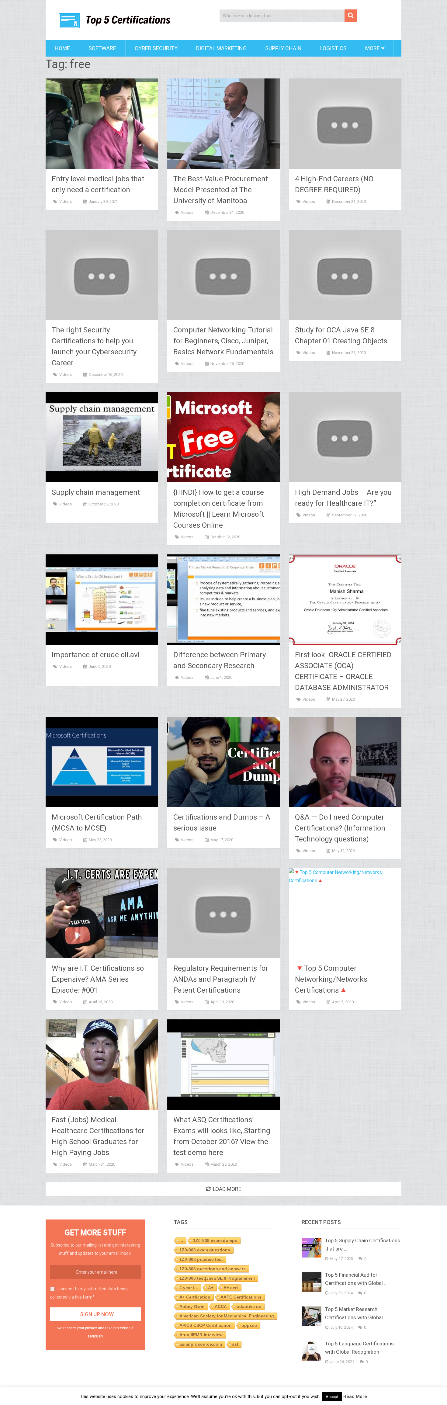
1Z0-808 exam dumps (215, 1240)
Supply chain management (96, 492)
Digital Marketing (221, 48)
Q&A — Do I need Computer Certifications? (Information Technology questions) (340, 828)
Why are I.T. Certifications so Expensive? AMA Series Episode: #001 (98, 979)
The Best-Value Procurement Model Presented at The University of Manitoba (220, 190)
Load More (227, 1189)
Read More (355, 1396)
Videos (65, 201)
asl (235, 1344)
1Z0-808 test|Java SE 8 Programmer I (217, 1278)
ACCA (221, 1306)
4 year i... (188, 1287)
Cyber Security (156, 48)
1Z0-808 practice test (201, 1259)
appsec (249, 1325)
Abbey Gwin (192, 1306)
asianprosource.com (200, 1344)
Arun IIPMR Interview (201, 1334)
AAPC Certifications (241, 1297)
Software (102, 48)
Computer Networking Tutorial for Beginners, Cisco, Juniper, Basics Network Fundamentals (223, 341)
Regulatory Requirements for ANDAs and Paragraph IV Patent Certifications (220, 979)
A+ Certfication (194, 1297)
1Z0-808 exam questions (204, 1249)
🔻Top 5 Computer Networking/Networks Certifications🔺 (331, 979)
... (181, 1240)
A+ (210, 1287)
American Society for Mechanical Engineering (226, 1315)
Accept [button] (332, 1396)
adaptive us (249, 1306)
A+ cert (231, 1287)
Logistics (333, 48)
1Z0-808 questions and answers (212, 1268)
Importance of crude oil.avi (96, 654)
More (372, 48)
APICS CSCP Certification (205, 1325)
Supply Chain (283, 48)
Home (62, 48)
